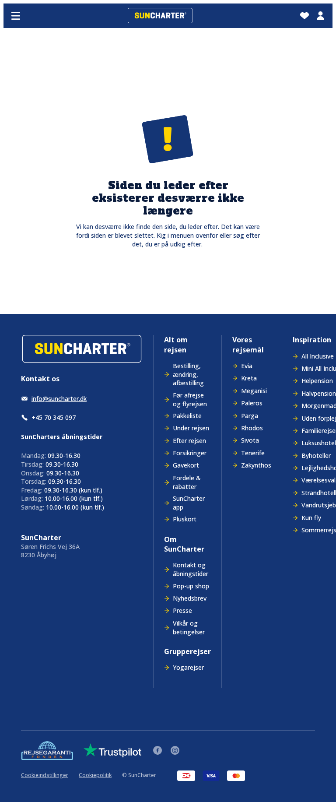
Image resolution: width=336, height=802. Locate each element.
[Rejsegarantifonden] (47, 750)
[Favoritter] (304, 16)
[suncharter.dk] (82, 349)
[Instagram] (175, 750)
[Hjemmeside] (160, 16)
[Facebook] (157, 750)
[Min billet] (320, 16)
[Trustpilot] (113, 750)
